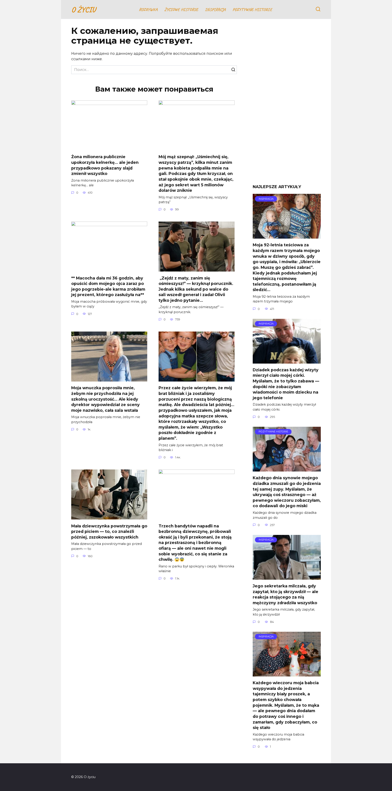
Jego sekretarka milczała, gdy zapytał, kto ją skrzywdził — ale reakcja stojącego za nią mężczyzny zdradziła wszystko (285, 594)
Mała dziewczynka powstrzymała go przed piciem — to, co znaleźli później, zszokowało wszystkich (109, 531)
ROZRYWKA (148, 9)
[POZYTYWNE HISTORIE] (287, 469)
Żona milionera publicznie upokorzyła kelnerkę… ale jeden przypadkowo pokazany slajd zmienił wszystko (105, 165)
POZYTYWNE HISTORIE (252, 9)
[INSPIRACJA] (287, 236)
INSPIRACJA (215, 9)
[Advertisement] (287, 105)
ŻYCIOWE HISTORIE (181, 9)
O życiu (83, 9)
